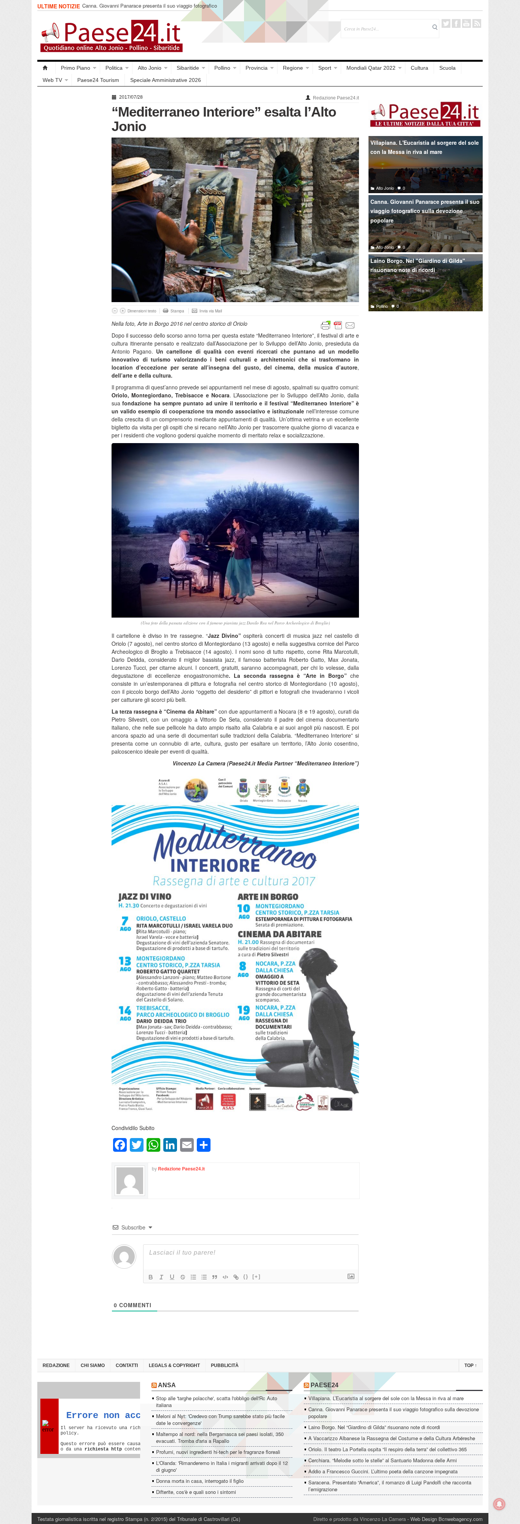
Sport (324, 68)
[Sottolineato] (172, 1277)
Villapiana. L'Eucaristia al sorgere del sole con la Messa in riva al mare (424, 147)
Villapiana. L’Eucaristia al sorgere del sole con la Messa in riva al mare (386, 1398)
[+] (256, 1276)
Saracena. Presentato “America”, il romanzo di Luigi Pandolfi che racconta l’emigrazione (389, 1486)
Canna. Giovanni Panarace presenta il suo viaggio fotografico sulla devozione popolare (149, 9)
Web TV (52, 80)
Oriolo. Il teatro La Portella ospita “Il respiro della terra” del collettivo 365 (387, 1449)
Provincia (257, 68)
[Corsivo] (161, 1277)
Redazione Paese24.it (336, 98)
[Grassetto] (150, 1277)
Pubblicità (225, 1365)
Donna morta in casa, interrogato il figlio (200, 1480)
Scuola (447, 68)
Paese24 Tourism (98, 80)
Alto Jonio (149, 68)
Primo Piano (75, 68)
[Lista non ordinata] (204, 1277)
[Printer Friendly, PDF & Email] (338, 324)
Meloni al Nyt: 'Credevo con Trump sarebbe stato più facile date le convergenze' (220, 1419)
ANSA (167, 1385)
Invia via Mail (210, 311)
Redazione (56, 1365)
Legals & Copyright (174, 1365)
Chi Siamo (93, 1365)
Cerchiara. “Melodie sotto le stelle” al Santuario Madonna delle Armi (382, 1460)
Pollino (222, 68)
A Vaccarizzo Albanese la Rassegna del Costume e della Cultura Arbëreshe (391, 1438)
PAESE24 (324, 1385)
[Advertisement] (70, 206)
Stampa (177, 311)
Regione (293, 68)
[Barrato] (182, 1277)
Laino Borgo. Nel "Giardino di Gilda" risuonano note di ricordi (417, 265)
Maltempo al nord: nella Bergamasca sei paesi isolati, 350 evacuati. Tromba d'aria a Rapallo (220, 1437)
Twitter (446, 23)
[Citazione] (214, 1277)
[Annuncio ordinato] (193, 1277)
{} (246, 1276)
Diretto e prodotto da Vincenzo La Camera (359, 1518)
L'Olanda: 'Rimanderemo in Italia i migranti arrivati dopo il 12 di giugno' (222, 1466)
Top (470, 1365)
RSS (476, 23)
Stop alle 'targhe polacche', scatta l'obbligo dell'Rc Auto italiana (216, 1401)
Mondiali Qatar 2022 (371, 68)
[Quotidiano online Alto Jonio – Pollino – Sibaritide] (46, 68)
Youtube (466, 23)
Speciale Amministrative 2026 (165, 80)
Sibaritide (188, 68)
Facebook (456, 23)
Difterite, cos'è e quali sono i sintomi (196, 1491)
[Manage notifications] (499, 1504)
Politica (114, 68)
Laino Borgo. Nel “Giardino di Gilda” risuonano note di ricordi (374, 1427)
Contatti (127, 1365)
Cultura (419, 68)
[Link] (236, 1277)
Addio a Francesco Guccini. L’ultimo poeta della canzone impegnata (383, 1471)
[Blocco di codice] (225, 1277)
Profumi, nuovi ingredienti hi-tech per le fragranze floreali (218, 1451)
